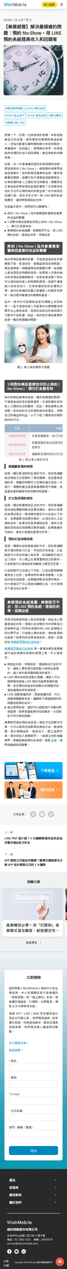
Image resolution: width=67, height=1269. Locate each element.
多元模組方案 (17, 1043)
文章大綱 (6, 1263)
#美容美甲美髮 (14, 108)
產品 (12, 1180)
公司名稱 (15, 1111)
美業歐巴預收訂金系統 (25, 642)
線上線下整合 (23, 20)
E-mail (14, 1094)
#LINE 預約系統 (35, 108)
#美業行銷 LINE (15, 122)
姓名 (13, 1061)
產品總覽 (14, 1050)
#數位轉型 (55, 115)
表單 (54, 740)
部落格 (8, 20)
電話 (13, 1077)
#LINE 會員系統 (37, 115)
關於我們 (15, 1202)
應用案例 (15, 1195)
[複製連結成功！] (51, 814)
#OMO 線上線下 (15, 115)
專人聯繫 (49, 4)
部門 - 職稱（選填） (21, 1127)
